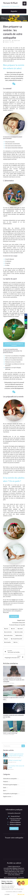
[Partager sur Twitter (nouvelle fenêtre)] (25, 317)
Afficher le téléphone (15, 822)
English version (7, 796)
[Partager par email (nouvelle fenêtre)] (25, 325)
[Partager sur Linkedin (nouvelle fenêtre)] (25, 320)
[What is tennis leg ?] (5, 761)
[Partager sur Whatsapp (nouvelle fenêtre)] (25, 322)
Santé (4, 787)
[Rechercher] (23, 746)
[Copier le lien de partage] (25, 327)
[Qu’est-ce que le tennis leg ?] (14, 726)
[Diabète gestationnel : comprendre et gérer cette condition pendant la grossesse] (5, 755)
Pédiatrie (5, 781)
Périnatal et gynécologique (10, 784)
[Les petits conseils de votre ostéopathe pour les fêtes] (14, 708)
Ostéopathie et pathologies (10, 793)
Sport (4, 790)
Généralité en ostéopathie (10, 778)
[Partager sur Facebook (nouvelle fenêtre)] (25, 315)
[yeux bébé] (5, 767)
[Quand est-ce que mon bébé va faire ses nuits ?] (14, 690)
